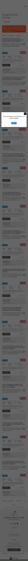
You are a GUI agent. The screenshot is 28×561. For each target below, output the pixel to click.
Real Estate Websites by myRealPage (14, 556)
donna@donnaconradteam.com (9, 72)
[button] (10, 523)
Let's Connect (14, 549)
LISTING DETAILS (6, 65)
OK (14, 123)
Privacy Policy (14, 554)
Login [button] (6, 22)
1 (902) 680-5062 (6, 71)
